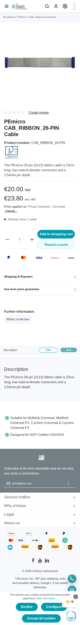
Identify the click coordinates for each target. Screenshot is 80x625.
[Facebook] (33, 561)
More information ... (47, 598)
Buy (68, 349)
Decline (27, 607)
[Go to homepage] (19, 6)
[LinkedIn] (47, 561)
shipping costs (56, 578)
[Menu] (6, 6)
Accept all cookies (41, 618)
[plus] (32, 239)
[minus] (7, 239)
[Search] (47, 6)
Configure (54, 607)
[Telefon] (72, 578)
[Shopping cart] (74, 6)
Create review (39, 112)
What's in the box (17, 319)
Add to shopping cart (56, 234)
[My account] (56, 6)
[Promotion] (65, 6)
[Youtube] (40, 561)
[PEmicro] (11, 152)
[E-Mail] (72, 590)
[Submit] (68, 483)
